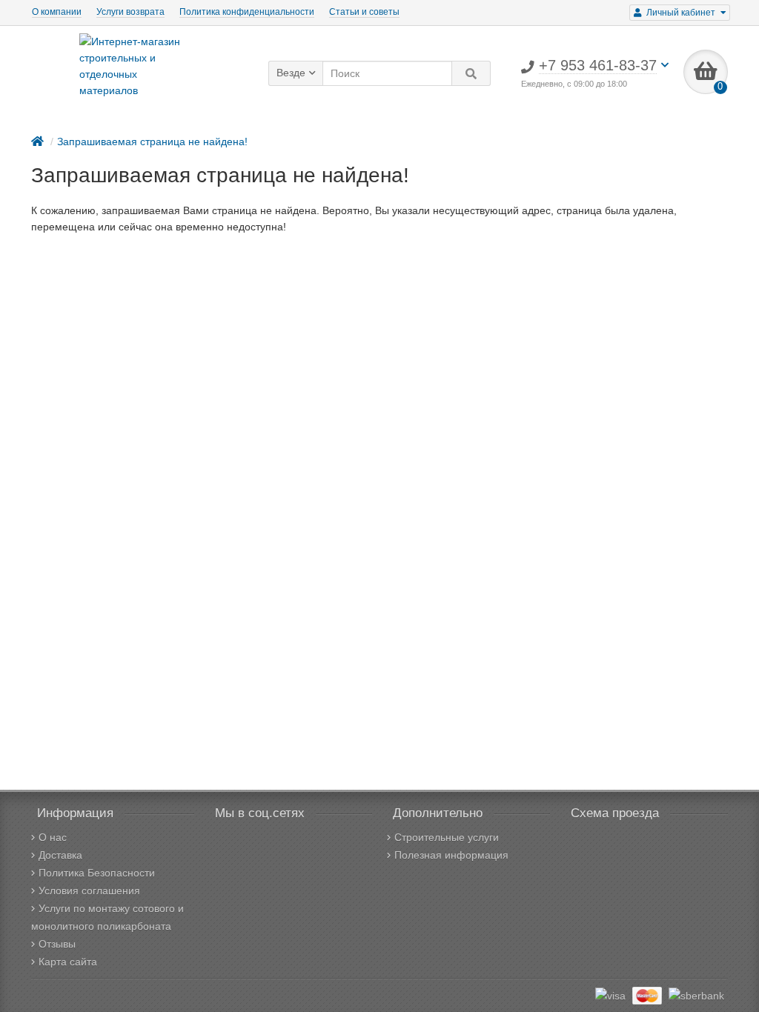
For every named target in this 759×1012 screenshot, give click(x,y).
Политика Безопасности (97, 873)
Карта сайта (68, 962)
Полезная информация (451, 855)
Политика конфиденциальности (246, 12)
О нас (53, 837)
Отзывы (57, 944)
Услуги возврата (130, 12)
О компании (57, 12)
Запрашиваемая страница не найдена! (152, 141)
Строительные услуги (446, 837)
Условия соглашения (89, 890)
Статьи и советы (364, 12)
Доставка (60, 855)
